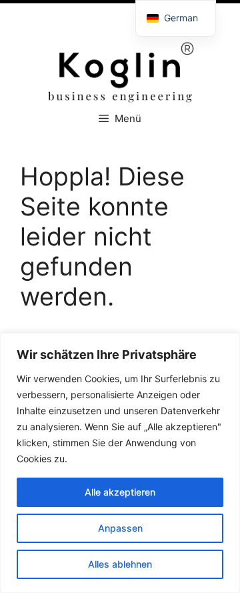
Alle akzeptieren (120, 492)
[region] (120, 463)
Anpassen (120, 528)
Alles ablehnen (120, 564)
